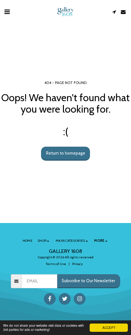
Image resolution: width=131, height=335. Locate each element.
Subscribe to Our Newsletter (88, 280)
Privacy (77, 264)
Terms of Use (56, 264)
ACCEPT (108, 327)
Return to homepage (65, 153)
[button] (7, 12)
